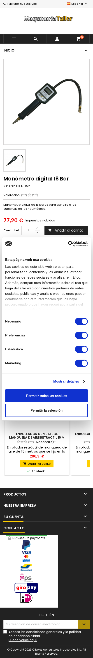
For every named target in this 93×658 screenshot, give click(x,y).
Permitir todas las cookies (46, 396)
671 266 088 (28, 4)
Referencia (12, 186)
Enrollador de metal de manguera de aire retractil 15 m (37, 436)
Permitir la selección (46, 410)
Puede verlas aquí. (23, 640)
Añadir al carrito (65, 230)
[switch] (81, 335)
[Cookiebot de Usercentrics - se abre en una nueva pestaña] (68, 244)
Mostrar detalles (66, 381)
